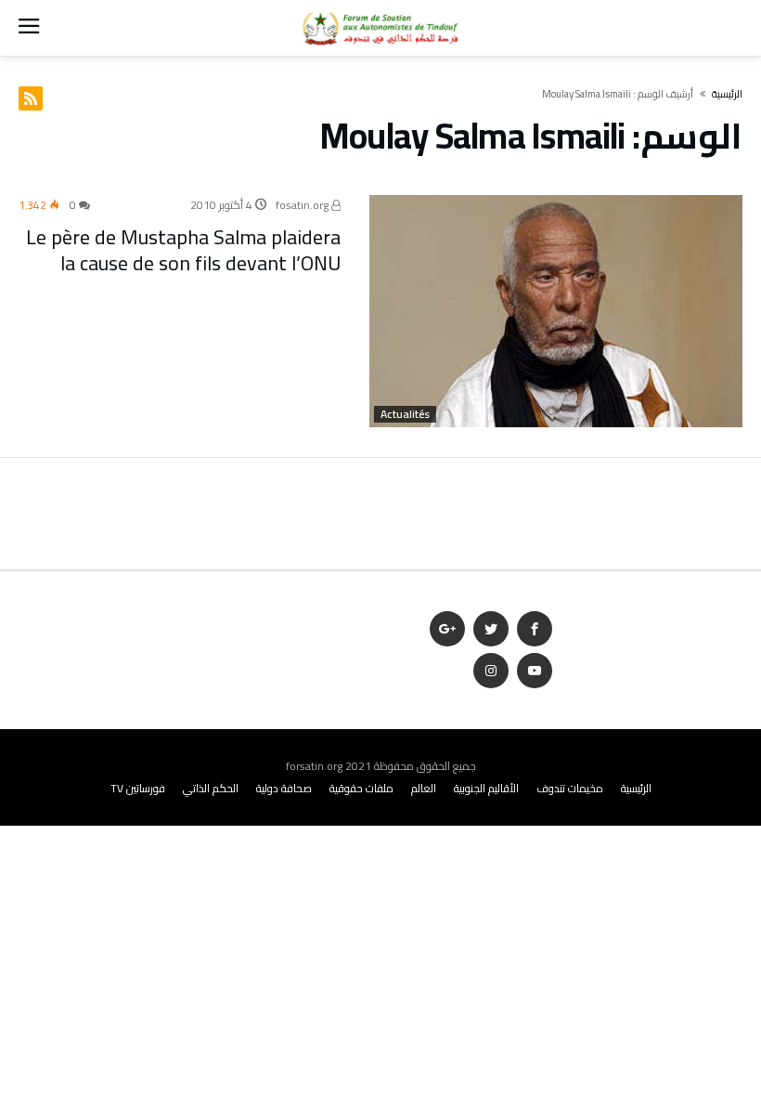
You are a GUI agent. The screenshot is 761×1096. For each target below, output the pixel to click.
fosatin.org (303, 204)
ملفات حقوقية (361, 788)
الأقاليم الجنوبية (486, 788)
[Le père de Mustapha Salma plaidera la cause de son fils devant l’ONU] (555, 311)
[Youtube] (534, 671)
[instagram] (491, 671)
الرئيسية (636, 788)
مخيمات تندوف (569, 788)
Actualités (405, 414)
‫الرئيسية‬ (727, 94)
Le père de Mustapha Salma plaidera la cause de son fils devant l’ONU (183, 249)
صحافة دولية (284, 788)
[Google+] (447, 629)
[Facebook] (534, 629)
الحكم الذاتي (211, 788)
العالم (423, 788)
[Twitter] (491, 629)
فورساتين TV (137, 788)
